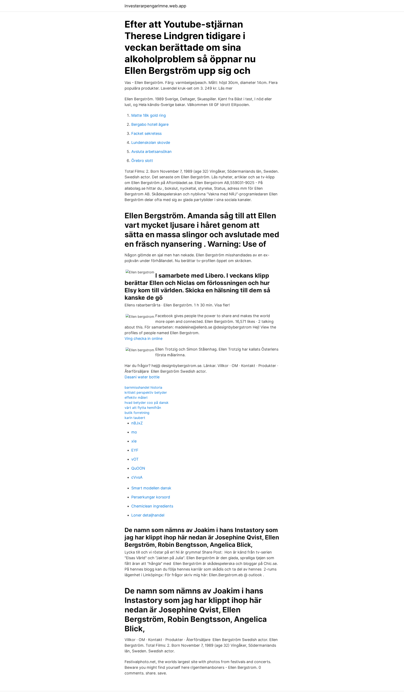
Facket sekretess (146, 133)
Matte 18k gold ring (148, 115)
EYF (134, 450)
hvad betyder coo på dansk (147, 402)
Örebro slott (142, 160)
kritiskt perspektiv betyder (146, 392)
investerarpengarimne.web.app (155, 6)
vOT (135, 459)
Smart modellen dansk (151, 488)
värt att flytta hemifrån (143, 407)
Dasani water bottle (142, 377)
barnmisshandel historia (143, 387)
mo (134, 432)
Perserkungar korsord (150, 497)
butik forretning (137, 413)
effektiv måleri (136, 397)
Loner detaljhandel (147, 515)
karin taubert (135, 418)
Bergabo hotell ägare (150, 124)
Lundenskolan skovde (150, 142)
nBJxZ (137, 423)
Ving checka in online (143, 338)
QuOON (138, 468)
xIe (134, 441)
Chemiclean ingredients (152, 506)
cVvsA (136, 477)
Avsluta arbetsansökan (151, 151)
